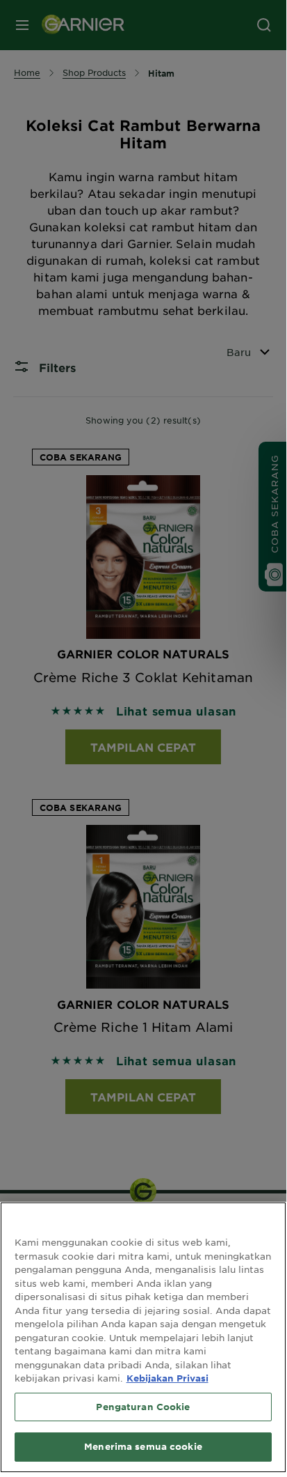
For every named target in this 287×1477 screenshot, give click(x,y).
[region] (143, 1337)
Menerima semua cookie (143, 1446)
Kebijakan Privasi (167, 1378)
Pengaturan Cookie (143, 1406)
